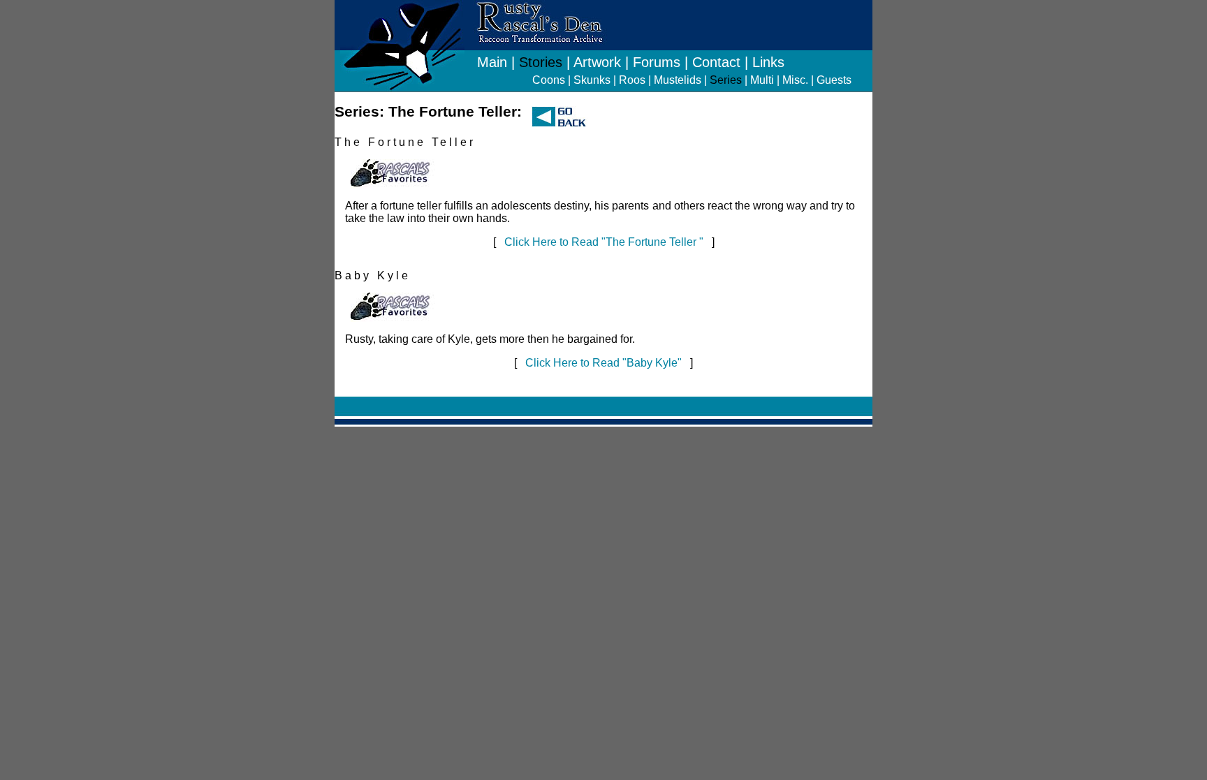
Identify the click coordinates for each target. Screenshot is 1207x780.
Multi (762, 80)
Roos (632, 80)
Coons (548, 80)
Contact (716, 62)
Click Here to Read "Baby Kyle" (603, 363)
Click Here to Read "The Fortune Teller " (603, 242)
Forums (656, 62)
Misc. (795, 80)
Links (768, 62)
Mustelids (677, 80)
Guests (834, 80)
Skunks (591, 80)
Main (492, 62)
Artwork (597, 62)
